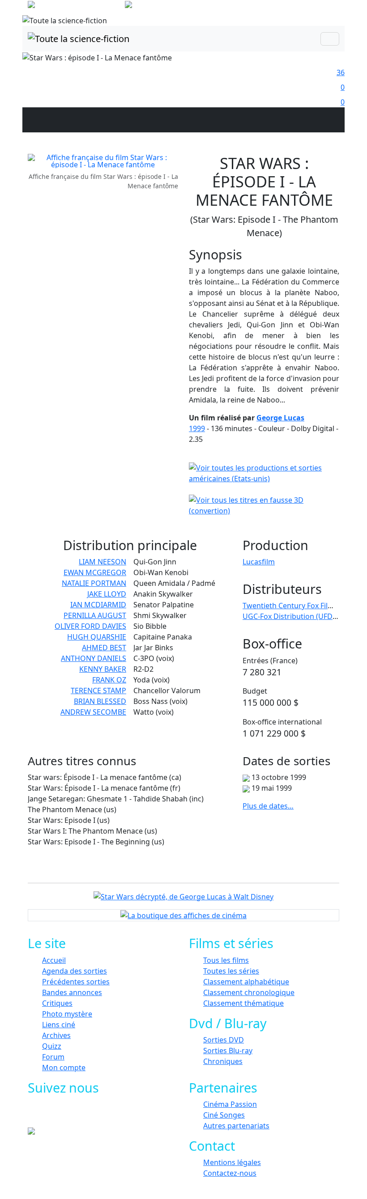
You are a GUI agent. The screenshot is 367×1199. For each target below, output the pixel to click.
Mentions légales (232, 1162)
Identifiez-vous (313, 9)
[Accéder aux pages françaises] (75, 6)
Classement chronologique (248, 992)
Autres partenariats (236, 1126)
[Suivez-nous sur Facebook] (50, 1114)
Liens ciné (58, 1025)
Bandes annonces (72, 992)
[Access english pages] (157, 6)
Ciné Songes (224, 1115)
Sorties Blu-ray (227, 1050)
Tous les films (226, 960)
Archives (56, 1035)
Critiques (57, 1003)
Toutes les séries (231, 971)
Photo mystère (67, 1014)
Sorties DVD (223, 1040)
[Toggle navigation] (329, 39)
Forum (53, 1057)
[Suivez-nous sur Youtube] (90, 1114)
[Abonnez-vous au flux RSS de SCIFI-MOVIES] (110, 1114)
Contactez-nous (229, 1173)
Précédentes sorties (76, 982)
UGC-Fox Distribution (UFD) (289, 616)
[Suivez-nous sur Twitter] (70, 1114)
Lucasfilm (259, 562)
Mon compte (63, 1067)
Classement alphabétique (246, 982)
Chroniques (223, 1061)
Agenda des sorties (74, 971)
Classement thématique (243, 1003)
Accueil (54, 960)
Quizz (51, 1046)
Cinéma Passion (230, 1104)
